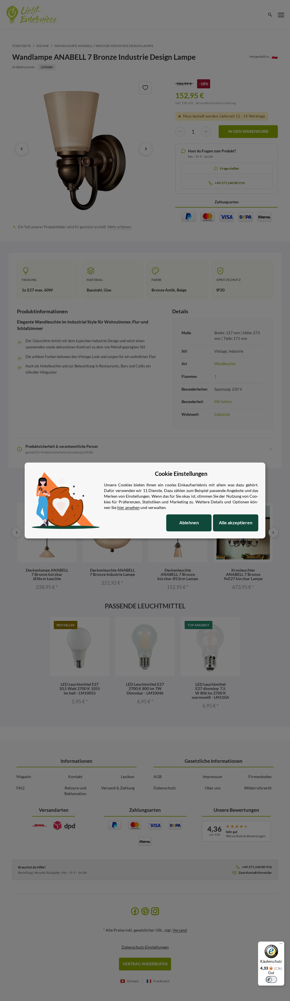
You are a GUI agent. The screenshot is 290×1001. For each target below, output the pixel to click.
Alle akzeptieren (235, 522)
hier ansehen (128, 507)
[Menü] (281, 945)
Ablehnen (189, 522)
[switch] (271, 979)
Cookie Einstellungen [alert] (181, 473)
